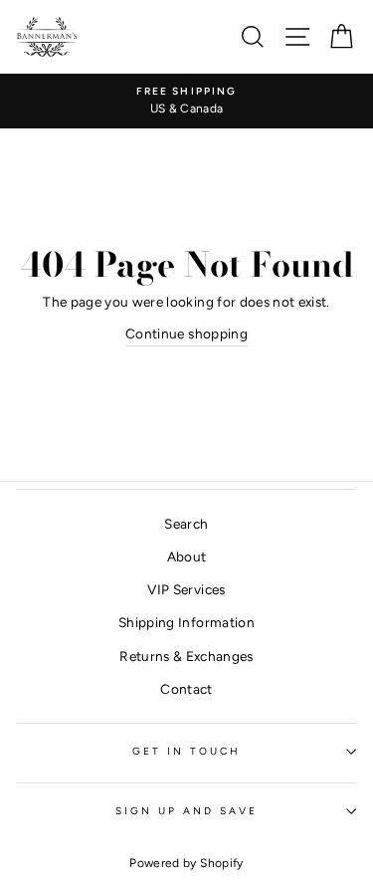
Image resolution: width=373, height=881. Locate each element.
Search (186, 524)
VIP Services (186, 589)
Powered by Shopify (186, 863)
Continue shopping (186, 333)
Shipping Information (186, 622)
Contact (186, 689)
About (187, 556)
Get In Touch (187, 751)
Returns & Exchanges (186, 656)
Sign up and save (187, 810)
